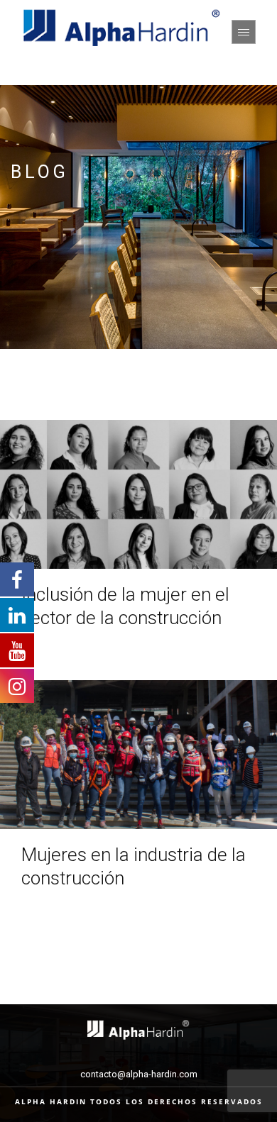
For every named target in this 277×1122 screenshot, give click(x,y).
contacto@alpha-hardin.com (138, 1074)
